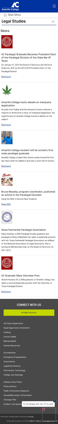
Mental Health (10, 341)
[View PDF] (6, 204)
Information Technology (14, 370)
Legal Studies (14, 21)
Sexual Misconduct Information (18, 395)
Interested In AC (29, 313)
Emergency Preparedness (15, 357)
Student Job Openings (13, 404)
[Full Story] (6, 77)
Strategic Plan (10, 400)
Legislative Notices (12, 366)
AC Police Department (13, 323)
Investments (9, 361)
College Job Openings (13, 375)
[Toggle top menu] (54, 6)
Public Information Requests (16, 391)
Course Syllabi (10, 337)
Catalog (7, 332)
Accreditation (10, 353)
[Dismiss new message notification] (54, 401)
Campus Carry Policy (13, 382)
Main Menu (14, 14)
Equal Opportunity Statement (17, 328)
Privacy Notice (10, 386)
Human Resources (12, 346)
